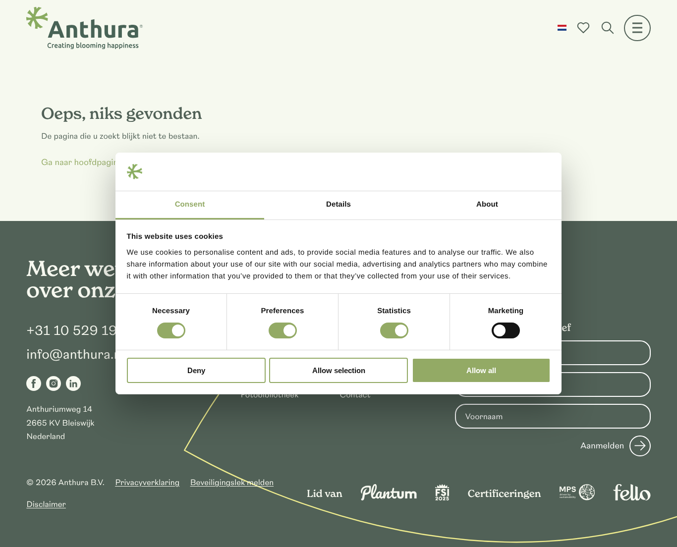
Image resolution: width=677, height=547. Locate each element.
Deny (196, 370)
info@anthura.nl (75, 354)
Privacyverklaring (147, 483)
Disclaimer (46, 504)
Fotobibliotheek (270, 395)
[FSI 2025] (442, 498)
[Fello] (631, 498)
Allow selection (338, 370)
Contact (355, 395)
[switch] (283, 330)
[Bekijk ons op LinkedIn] (73, 383)
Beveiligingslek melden (232, 483)
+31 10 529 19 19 (81, 331)
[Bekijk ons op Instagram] (53, 383)
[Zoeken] (607, 27)
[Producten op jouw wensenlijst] (583, 27)
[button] (562, 27)
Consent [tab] (190, 204)
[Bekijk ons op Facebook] (33, 383)
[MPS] (577, 498)
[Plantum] (388, 498)
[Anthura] (84, 28)
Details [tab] (338, 204)
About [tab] (487, 204)
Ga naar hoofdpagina (81, 162)
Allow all (481, 370)
